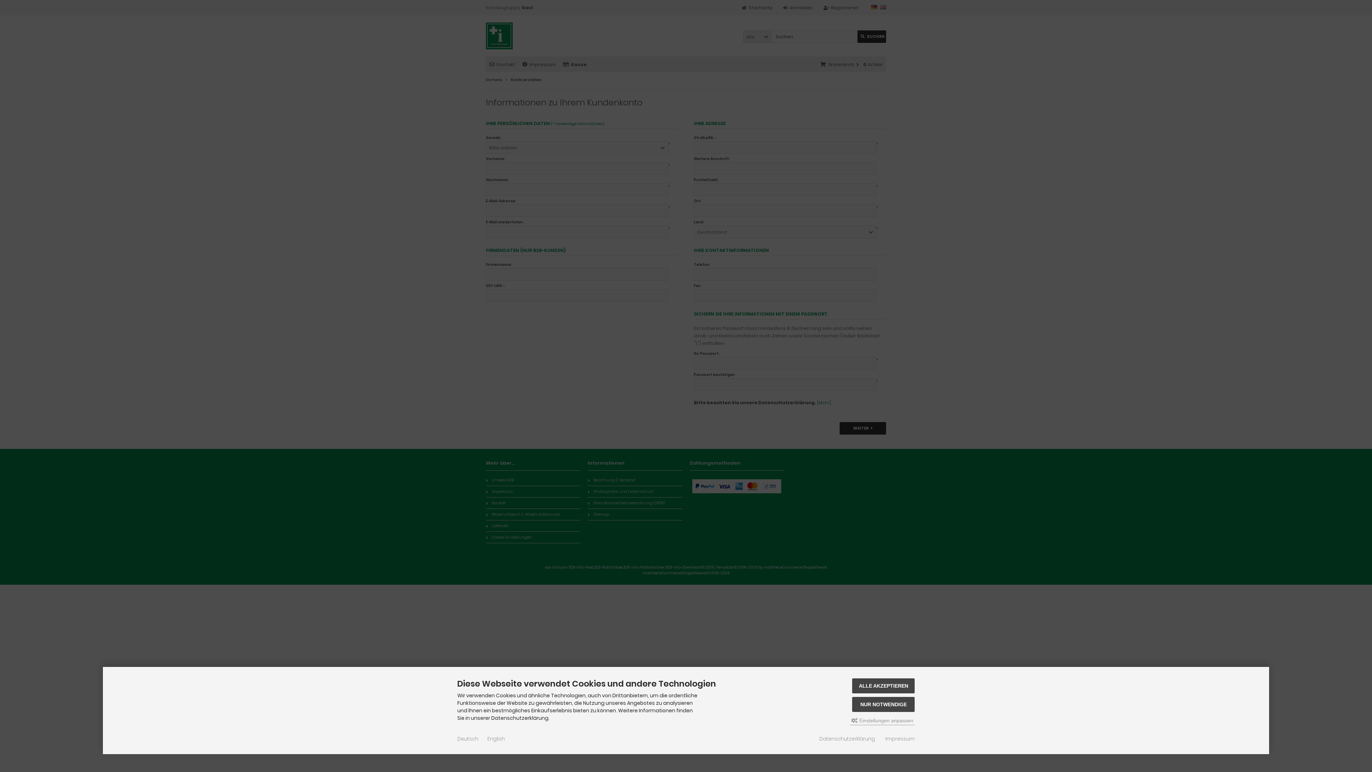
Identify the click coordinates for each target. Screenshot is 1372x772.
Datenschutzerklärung (847, 738)
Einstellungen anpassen (885, 720)
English (496, 738)
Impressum (900, 738)
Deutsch (467, 738)
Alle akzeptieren (883, 686)
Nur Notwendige (883, 704)
